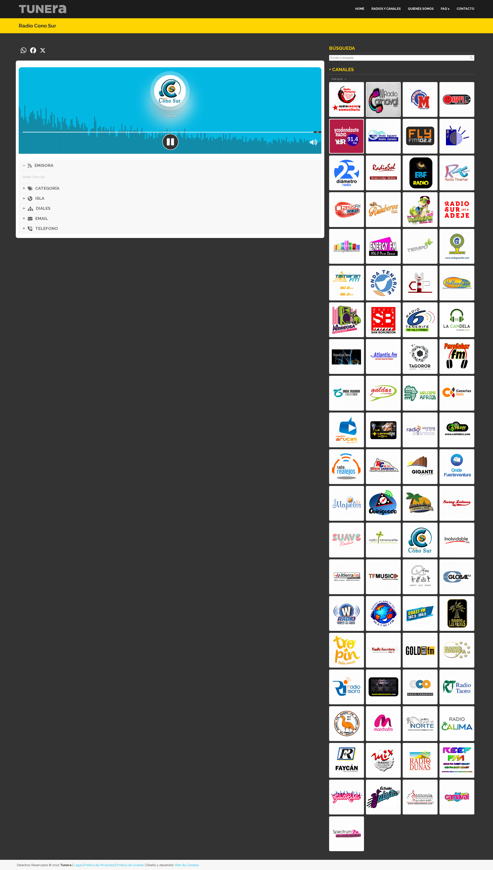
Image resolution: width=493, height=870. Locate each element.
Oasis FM (346, 209)
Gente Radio (346, 797)
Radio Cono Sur (420, 540)
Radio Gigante (420, 466)
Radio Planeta (383, 613)
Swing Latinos (457, 503)
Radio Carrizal (383, 466)
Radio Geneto (383, 136)
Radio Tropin (346, 650)
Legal (78, 865)
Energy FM (383, 246)
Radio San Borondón (383, 320)
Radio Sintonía (420, 797)
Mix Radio (383, 760)
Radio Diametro (346, 173)
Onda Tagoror (346, 393)
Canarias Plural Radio (420, 283)
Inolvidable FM (457, 540)
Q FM (420, 577)
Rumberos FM (383, 209)
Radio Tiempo (420, 246)
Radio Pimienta (346, 99)
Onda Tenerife (383, 283)
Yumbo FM (420, 209)
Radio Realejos (346, 466)
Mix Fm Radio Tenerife (346, 246)
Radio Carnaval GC (457, 797)
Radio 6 (420, 320)
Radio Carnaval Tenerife (383, 99)
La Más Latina (383, 430)
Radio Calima (457, 723)
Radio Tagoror (420, 356)
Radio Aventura (383, 650)
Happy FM (457, 99)
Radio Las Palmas (457, 613)
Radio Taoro (457, 687)
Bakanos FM (420, 503)
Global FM (457, 577)
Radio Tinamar (457, 173)
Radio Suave (346, 540)
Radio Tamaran (346, 283)
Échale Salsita (383, 797)
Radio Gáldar (383, 393)
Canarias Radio (457, 393)
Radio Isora (346, 687)
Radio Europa (457, 650)
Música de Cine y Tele (383, 687)
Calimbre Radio (457, 430)
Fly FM (420, 136)
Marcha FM (383, 723)
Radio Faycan (346, 760)
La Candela (457, 320)
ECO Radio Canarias (420, 687)
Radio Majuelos (346, 503)
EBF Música (420, 173)
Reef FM (457, 760)
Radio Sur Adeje (457, 209)
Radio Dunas (420, 760)
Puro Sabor (457, 356)
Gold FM (420, 650)
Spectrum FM (346, 834)
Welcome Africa (420, 393)
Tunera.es (43, 9)
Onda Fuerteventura (457, 466)
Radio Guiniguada (383, 503)
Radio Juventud (457, 136)
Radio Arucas (346, 430)
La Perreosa (346, 320)
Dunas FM (346, 723)
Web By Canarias (187, 865)
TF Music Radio (383, 577)
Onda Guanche (457, 246)
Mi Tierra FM (346, 577)
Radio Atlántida (420, 430)
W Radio (346, 613)
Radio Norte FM (420, 723)
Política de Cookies (130, 865)
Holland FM (457, 283)
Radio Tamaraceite (383, 540)
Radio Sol (383, 173)
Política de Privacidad (99, 865)
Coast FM (420, 613)
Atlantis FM (383, 356)
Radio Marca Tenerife (420, 99)
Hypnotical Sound (346, 356)
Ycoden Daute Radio (346, 136)
